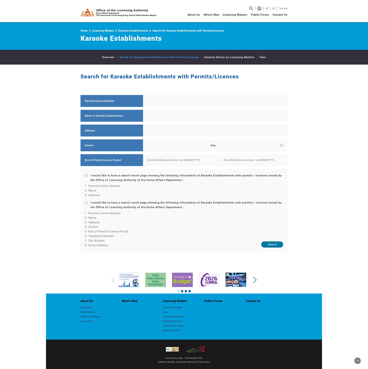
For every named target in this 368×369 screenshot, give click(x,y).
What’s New (211, 14)
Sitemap (171, 362)
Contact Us (280, 14)
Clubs (165, 312)
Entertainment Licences (173, 326)
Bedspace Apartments (173, 321)
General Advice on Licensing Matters (229, 57)
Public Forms (260, 14)
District (89, 145)
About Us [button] (193, 14)
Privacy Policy (203, 362)
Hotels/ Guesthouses (172, 307)
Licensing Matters (103, 30)
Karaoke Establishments (133, 30)
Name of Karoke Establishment (104, 115)
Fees (263, 57)
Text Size (283, 8)
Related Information (172, 330)
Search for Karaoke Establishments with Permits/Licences (159, 57)
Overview (108, 57)
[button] (255, 280)
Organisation (86, 307)
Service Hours (86, 321)
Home (84, 30)
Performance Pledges (90, 316)
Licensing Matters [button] (235, 14)
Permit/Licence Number (99, 101)
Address (90, 130)
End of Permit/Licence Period (103, 160)
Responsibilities (87, 312)
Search (272, 244)
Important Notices (186, 362)
